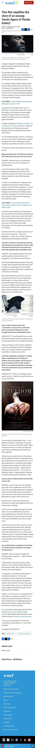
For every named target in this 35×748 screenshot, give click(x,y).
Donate (29, 2)
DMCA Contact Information (10, 729)
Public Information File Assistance (12, 692)
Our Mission (6, 722)
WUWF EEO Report (8, 696)
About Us (5, 700)
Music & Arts (10, 633)
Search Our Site (7, 718)
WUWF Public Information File (11, 689)
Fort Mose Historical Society (21, 616)
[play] (3, 746)
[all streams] (32, 746)
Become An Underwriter (9, 707)
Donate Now (6, 704)
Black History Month (24, 633)
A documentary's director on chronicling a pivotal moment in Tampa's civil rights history (17, 205)
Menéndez (21, 144)
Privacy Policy (7, 711)
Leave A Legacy (7, 715)
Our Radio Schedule (8, 726)
